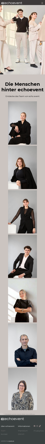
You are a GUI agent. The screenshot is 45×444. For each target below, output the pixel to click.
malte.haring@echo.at (22, 270)
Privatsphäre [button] (39, 431)
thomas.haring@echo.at (22, 359)
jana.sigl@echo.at (22, 181)
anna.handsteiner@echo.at (22, 318)
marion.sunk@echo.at (22, 402)
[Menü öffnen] (42, 3)
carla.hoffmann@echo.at (22, 225)
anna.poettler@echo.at (22, 136)
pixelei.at (11, 441)
